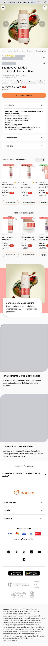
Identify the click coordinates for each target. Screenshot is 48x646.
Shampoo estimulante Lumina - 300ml (13, 75)
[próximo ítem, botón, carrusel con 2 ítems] (39, 2)
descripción (9, 105)
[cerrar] (45, 2)
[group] (22, 2)
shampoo (29, 51)
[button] (44, 57)
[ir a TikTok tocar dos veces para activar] (31, 552)
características (10, 138)
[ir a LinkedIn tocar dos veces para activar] (24, 559)
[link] (10, 187)
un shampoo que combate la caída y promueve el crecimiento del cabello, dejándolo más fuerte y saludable (22, 383)
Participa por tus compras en (18, 2)
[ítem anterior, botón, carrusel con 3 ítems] (6, 24)
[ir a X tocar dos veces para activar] (24, 552)
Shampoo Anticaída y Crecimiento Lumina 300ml (18, 69)
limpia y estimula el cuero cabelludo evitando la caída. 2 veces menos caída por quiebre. (21, 309)
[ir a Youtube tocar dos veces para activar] (39, 552)
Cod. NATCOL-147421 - (9, 77)
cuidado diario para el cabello (18, 446)
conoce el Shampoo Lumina (20, 303)
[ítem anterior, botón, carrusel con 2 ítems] (5, 2)
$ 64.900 (23, 243)
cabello (9, 51)
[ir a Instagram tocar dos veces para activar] (16, 552)
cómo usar (8, 146)
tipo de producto (19, 51)
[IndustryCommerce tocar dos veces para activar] (18, 584)
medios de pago (24, 529)
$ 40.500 (5, 191)
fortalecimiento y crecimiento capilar (21, 375)
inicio (3, 51)
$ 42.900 (5, 243)
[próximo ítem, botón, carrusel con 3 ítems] (42, 24)
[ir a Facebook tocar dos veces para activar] (8, 552)
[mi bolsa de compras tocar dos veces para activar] (45, 7)
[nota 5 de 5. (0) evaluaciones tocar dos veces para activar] (20, 56)
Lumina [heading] (4, 182)
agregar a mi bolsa (10, 202)
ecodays (32, 2)
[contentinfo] (16, 182)
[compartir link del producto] (44, 63)
